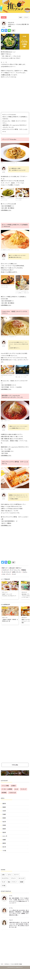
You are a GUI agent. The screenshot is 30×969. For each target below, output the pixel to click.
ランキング (23, 789)
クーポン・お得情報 (7, 789)
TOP (2, 964)
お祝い (3, 874)
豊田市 (4, 803)
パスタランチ (5, 570)
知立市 (4, 821)
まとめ (3, 17)
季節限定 (24, 570)
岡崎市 (4, 807)
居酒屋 (21, 882)
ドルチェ (25, 572)
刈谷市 (20, 17)
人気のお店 (11, 568)
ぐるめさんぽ (12, 792)
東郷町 (4, 839)
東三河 (4, 847)
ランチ (14, 574)
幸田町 (4, 825)
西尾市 (4, 818)
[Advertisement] (15, 95)
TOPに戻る (15, 765)
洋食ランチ (5, 568)
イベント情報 (5, 785)
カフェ (9, 874)
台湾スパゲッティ (16, 572)
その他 (4, 850)
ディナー (26, 17)
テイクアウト (5, 878)
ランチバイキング (6, 572)
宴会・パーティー (12, 882)
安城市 (4, 814)
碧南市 (4, 828)
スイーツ (16, 874)
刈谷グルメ (19, 568)
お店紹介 (13, 785)
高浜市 (4, 832)
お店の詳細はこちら (6, 210)
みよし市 (5, 836)
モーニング (21, 878)
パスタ (3, 574)
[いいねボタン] (13, 30)
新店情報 (4, 792)
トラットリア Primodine (9, 114)
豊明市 (4, 843)
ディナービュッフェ (15, 570)
